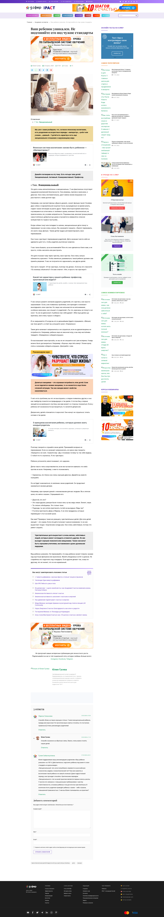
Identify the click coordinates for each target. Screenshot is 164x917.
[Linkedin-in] (134, 2)
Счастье (96, 15)
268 (123, 321)
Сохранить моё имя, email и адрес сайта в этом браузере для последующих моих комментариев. (60, 847)
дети (73, 863)
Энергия (57, 15)
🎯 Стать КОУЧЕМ (126, 891)
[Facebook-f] (123, 2)
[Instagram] (131, 2)
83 (122, 371)
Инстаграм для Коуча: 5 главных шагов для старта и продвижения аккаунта (121, 71)
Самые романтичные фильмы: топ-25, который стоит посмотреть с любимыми (122, 164)
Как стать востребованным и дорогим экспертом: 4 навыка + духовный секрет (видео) (121, 116)
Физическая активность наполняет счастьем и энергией (55, 596)
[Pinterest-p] (137, 2)
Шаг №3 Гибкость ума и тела (45, 583)
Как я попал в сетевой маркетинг (121, 355)
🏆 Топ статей (125, 885)
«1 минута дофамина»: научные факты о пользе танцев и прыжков (59, 577)
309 (123, 303)
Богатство (79, 15)
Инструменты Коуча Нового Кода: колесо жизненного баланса (121, 94)
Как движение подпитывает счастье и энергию (52, 600)
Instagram (54, 659)
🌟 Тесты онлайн (126, 900)
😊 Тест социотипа (127, 894)
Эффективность (46, 15)
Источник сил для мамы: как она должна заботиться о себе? (121, 299)
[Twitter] (126, 2)
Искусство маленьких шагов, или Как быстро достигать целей (122, 368)
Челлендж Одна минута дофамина (47, 580)
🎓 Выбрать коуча (126, 888)
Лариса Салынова (45, 716)
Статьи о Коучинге (32, 15)
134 (123, 339)
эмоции (79, 863)
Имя (34, 832)
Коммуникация (67, 15)
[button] (32, 70)
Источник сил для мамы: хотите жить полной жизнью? (122, 318)
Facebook (62, 659)
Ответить (41, 730)
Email (35, 839)
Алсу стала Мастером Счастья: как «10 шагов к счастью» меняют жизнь (61, 615)
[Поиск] (136, 15)
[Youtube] (120, 2)
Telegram (69, 659)
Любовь (88, 15)
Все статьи (106, 15)
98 (122, 357)
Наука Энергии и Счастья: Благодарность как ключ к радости (57, 608)
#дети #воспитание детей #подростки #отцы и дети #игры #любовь (51, 863)
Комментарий (37, 809)
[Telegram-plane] (129, 2)
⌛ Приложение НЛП (127, 897)
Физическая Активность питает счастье (49, 593)
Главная (29, 22)
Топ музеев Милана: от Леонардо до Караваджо (52, 612)
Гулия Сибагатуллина (46, 756)
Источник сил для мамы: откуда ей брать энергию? (122, 336)
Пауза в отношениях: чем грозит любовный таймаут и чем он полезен (122, 142)
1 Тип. (43, 122)
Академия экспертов (41, 22)
